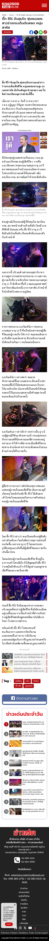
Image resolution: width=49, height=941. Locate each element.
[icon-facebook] (15, 928)
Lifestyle (24, 923)
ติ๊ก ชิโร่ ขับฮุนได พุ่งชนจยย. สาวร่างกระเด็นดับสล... (30, 15)
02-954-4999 (28, 861)
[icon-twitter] (25, 928)
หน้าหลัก (4, 15)
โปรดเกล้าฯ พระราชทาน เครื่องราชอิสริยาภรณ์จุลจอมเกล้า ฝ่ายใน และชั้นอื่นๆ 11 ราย (29, 669)
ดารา (27, 681)
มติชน (32, 933)
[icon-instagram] (20, 928)
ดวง (24, 915)
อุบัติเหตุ (18, 681)
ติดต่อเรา (15, 933)
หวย (24, 911)
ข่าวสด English (41, 933)
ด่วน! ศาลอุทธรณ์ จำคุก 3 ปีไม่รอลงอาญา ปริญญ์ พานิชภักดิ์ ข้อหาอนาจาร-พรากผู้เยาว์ (27, 662)
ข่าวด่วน (11, 15)
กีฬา (24, 919)
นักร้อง (36, 681)
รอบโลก (24, 907)
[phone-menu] (44, 5)
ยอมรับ (9, 924)
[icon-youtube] (30, 928)
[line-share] (41, 32)
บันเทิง (24, 900)
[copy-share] (45, 32)
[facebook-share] (31, 32)
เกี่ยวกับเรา (6, 933)
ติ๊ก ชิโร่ (18, 686)
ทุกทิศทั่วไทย (24, 896)
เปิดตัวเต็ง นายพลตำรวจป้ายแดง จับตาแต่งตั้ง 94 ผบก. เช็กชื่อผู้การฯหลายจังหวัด (29, 656)
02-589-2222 (28, 858)
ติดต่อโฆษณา (24, 933)
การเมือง (24, 903)
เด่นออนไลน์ (24, 892)
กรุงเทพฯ (28, 686)
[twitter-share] (36, 32)
